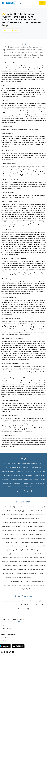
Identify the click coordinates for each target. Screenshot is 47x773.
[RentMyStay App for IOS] (18, 645)
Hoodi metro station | (22, 507)
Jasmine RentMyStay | (16, 511)
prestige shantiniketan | (18, 554)
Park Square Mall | (39, 573)
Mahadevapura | (35, 569)
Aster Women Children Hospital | (34, 558)
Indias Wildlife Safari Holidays (18, 467)
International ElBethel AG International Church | (19, 565)
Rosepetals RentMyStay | (19, 515)
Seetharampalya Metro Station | (29, 518)
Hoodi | (12, 507)
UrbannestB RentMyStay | (32, 511)
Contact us (6, 629)
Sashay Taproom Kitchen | (16, 530)
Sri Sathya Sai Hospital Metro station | (33, 538)
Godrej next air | (34, 507)
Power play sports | (13, 518)
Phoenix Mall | (8, 542)
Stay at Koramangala (31, 479)
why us (4, 632)
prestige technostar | (28, 534)
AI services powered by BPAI (11, 622)
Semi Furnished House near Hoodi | (29, 605)
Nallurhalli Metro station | (18, 546)
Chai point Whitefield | (34, 554)
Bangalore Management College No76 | (18, 577)
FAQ (3, 626)
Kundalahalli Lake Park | (25, 573)
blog (3, 641)
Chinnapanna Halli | (17, 581)
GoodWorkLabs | (30, 530)
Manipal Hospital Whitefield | (11, 526)
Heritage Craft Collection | (33, 581)
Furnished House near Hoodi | (12, 601)
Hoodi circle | (6, 507)
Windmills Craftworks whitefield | (35, 522)
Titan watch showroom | (9, 561)
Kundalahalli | (22, 561)
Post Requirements (11, 30)
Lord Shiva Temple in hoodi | (36, 515)
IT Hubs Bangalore (16, 479)
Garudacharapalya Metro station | (12, 522)
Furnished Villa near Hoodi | (31, 601)
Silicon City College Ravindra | (26, 589)
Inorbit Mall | (33, 550)
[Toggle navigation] (20, 3)
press (3, 638)
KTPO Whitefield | (26, 526)
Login (42, 3)
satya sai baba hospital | (35, 546)
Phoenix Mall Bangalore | (21, 542)
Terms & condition (8, 635)
